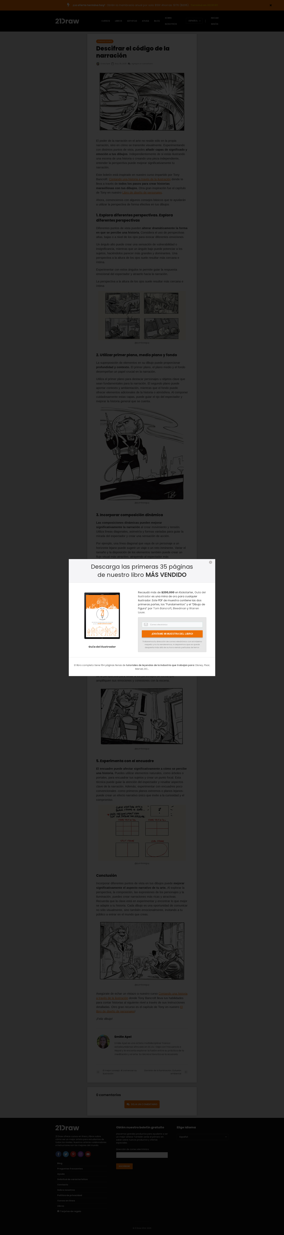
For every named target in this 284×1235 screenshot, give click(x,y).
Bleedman (179, 608)
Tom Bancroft (162, 608)
